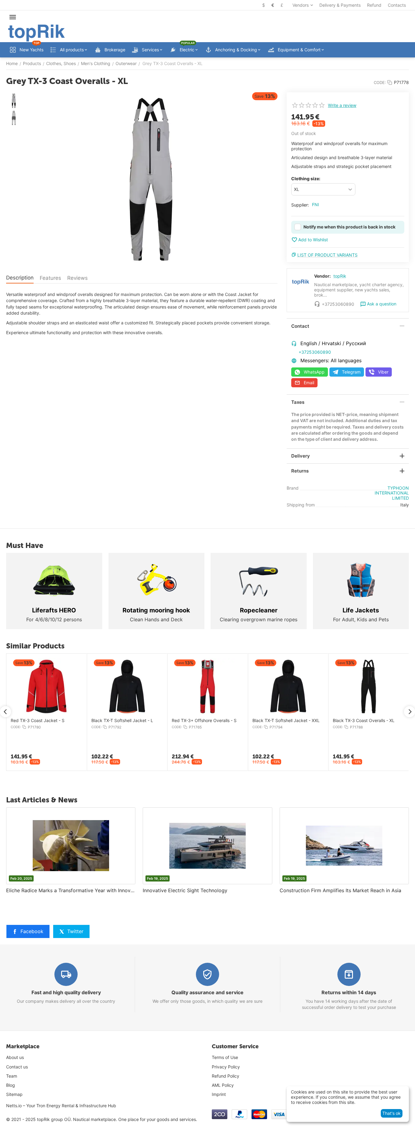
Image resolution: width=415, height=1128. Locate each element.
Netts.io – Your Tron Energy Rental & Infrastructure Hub (61, 1105)
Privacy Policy (226, 1066)
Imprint (219, 1094)
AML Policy (223, 1085)
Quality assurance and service (207, 992)
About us (15, 1057)
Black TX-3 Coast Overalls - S (226, 720)
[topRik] (36, 32)
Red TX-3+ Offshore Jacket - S (148, 720)
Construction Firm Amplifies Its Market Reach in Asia (340, 890)
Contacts (397, 5)
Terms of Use (225, 1057)
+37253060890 (315, 352)
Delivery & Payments (340, 5)
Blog (10, 1085)
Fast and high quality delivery (66, 992)
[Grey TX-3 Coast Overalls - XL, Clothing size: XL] (150, 179)
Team (11, 1076)
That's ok (391, 1113)
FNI (315, 204)
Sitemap (14, 1094)
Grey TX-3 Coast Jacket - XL (65, 720)
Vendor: (322, 276)
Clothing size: (305, 178)
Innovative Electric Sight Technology (185, 890)
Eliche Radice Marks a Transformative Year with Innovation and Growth (70, 890)
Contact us (17, 1066)
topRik (339, 276)
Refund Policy (225, 1076)
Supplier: (300, 204)
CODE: (380, 82)
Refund (374, 5)
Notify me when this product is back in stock (349, 226)
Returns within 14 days (348, 992)
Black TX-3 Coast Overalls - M (308, 720)
